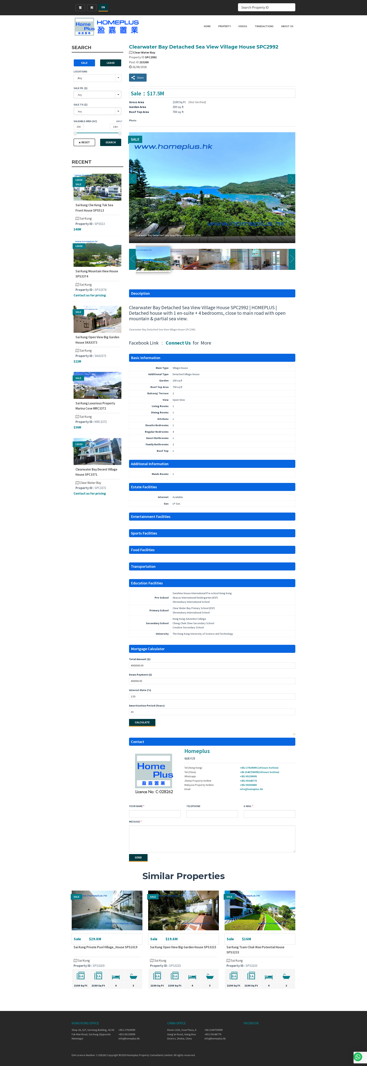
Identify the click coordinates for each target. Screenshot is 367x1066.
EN (103, 7)
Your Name (136, 806)
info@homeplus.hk (251, 789)
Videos (242, 26)
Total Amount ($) (139, 659)
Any (80, 78)
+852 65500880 (248, 785)
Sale (84, 63)
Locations (80, 71)
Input (119, 121)
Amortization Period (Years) (147, 705)
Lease (111, 63)
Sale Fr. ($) (81, 88)
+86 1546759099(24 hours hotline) (259, 772)
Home (207, 26)
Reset (85, 142)
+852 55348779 (248, 780)
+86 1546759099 (213, 1030)
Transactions (264, 26)
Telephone (193, 806)
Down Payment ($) (140, 674)
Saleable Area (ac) (85, 121)
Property (224, 26)
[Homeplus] (107, 26)
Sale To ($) (81, 104)
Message (134, 821)
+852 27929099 (127, 1030)
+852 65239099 (248, 776)
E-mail (248, 806)
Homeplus (197, 750)
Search (111, 142)
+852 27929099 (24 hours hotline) (259, 767)
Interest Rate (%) (140, 690)
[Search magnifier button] (291, 7)
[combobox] (97, 94)
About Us (287, 26)
